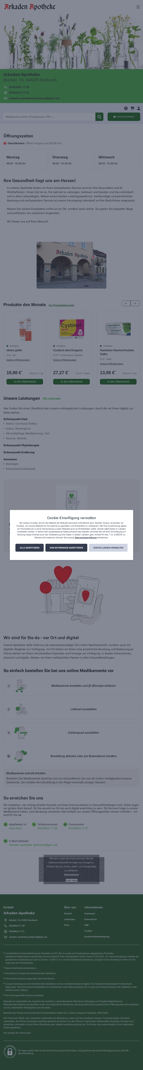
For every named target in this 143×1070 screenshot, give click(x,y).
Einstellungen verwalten (108, 548)
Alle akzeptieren (29, 548)
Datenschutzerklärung (86, 537)
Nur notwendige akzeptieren (66, 548)
